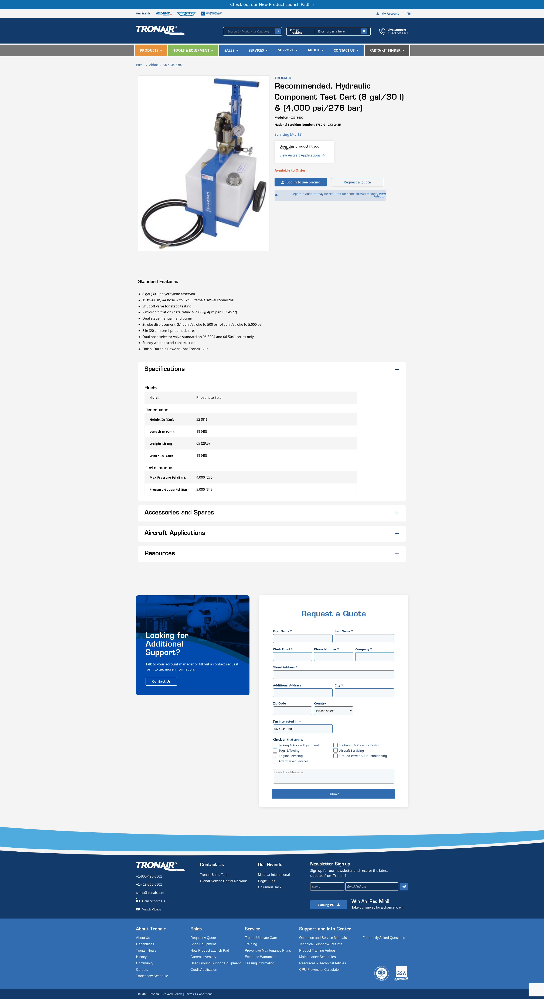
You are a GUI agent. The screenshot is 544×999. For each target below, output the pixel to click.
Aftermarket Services (293, 761)
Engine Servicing (291, 756)
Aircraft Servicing (351, 750)
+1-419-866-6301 (149, 884)
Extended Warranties (260, 957)
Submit (334, 794)
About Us (143, 938)
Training (251, 944)
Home (140, 65)
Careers (142, 969)
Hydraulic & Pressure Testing (360, 745)
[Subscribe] (404, 886)
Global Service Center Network (223, 881)
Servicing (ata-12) (288, 134)
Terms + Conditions (198, 994)
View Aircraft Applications (300, 155)
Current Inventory (203, 957)
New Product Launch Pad (209, 950)
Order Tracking (296, 31)
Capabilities (145, 944)
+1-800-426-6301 (398, 32)
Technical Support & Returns (320, 944)
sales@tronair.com (150, 893)
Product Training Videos (317, 950)
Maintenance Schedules (317, 957)
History (141, 957)
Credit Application (203, 969)
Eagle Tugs (266, 881)
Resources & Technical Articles (322, 963)
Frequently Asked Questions (384, 938)
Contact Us (161, 681)
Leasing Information (260, 963)
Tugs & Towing (289, 750)
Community (144, 963)
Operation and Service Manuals (323, 938)
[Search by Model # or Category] (278, 31)
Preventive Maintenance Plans (268, 950)
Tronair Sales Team (214, 874)
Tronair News (146, 950)
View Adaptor (380, 195)
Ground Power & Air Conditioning (363, 756)
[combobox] (252, 31)
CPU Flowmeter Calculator (319, 969)
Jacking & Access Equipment (299, 745)
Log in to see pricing (303, 182)
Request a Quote (357, 182)
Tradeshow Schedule (152, 976)
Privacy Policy (172, 994)
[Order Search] (364, 31)
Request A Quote (203, 938)
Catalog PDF (327, 905)
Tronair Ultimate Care (261, 938)
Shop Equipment (203, 944)
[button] (151, 50)
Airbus (154, 65)
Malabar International (274, 874)
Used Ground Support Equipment (215, 963)
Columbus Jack (269, 887)
